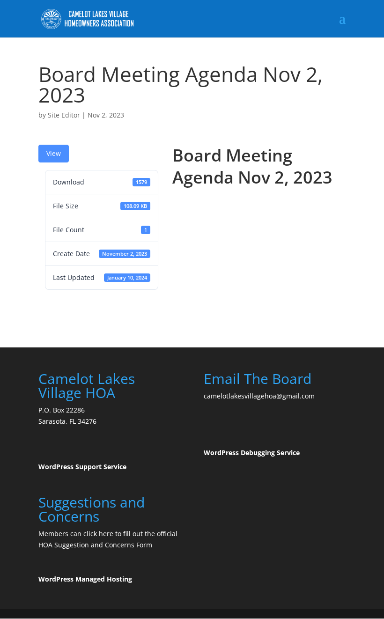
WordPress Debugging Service (252, 452)
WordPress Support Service (82, 466)
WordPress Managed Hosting (85, 579)
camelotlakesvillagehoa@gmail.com (259, 395)
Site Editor (64, 115)
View (53, 153)
